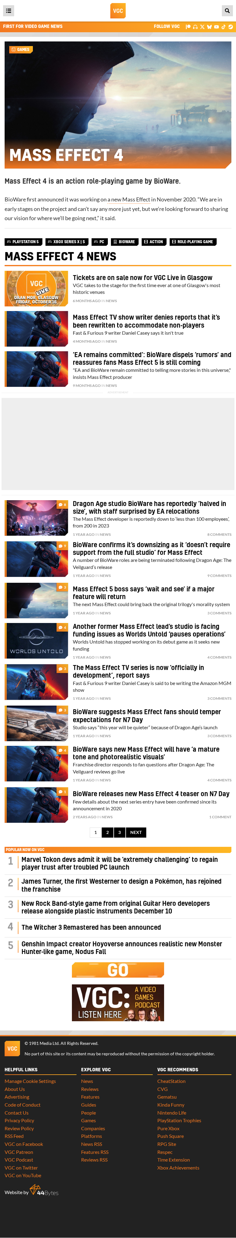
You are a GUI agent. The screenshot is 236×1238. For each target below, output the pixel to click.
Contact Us (17, 1112)
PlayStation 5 (26, 242)
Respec (164, 1152)
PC (102, 242)
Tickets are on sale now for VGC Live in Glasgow (142, 278)
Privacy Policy (19, 1120)
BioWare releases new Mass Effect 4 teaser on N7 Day (151, 794)
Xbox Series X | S (69, 242)
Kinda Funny (170, 1105)
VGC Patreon (19, 1152)
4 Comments (219, 657)
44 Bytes (44, 1190)
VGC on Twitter (21, 1167)
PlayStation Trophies (179, 1120)
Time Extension (173, 1159)
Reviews (90, 1089)
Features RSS (94, 1152)
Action (156, 242)
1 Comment (220, 817)
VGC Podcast (19, 1159)
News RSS (91, 1144)
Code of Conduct (23, 1105)
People (88, 1112)
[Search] (227, 10)
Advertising (17, 1097)
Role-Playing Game (195, 242)
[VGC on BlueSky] (209, 26)
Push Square (170, 1136)
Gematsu (167, 1097)
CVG (162, 1089)
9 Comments (219, 575)
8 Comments (219, 534)
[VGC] (118, 10)
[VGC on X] (202, 26)
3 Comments (219, 613)
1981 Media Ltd (44, 1043)
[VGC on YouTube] (216, 26)
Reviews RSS (94, 1159)
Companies (93, 1128)
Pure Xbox (168, 1128)
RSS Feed (14, 1136)
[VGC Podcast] (195, 26)
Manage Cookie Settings (30, 1081)
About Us (15, 1089)
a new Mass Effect (129, 199)
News (111, 300)
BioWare (15, 199)
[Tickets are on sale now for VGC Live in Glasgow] (36, 288)
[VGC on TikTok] (223, 26)
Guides (88, 1105)
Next (136, 832)
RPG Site (166, 1144)
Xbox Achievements (178, 1167)
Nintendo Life (171, 1112)
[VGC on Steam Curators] (230, 26)
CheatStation (171, 1081)
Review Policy (19, 1128)
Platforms (91, 1136)
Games (23, 50)
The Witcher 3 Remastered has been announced (91, 928)
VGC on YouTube (23, 1175)
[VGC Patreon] (188, 26)
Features (90, 1097)
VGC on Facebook (24, 1144)
